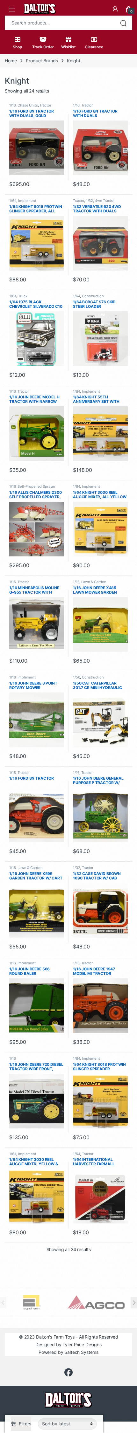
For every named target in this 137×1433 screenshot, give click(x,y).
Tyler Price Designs (81, 1344)
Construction (93, 296)
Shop (17, 47)
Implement (27, 200)
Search (123, 23)
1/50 (76, 677)
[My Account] (115, 9)
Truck (22, 296)
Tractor (45, 105)
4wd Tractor (104, 200)
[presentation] (134, 1302)
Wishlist (68, 47)
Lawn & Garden (93, 582)
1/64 (12, 200)
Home (11, 60)
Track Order (43, 47)
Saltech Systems (81, 1352)
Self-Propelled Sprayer (36, 486)
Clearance (94, 47)
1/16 (12, 105)
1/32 (89, 200)
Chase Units (28, 105)
